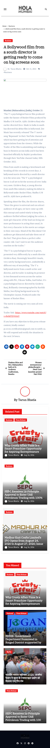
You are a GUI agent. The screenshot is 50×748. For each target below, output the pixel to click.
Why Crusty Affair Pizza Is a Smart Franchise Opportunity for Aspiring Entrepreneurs (23, 448)
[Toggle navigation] (5, 9)
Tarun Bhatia (16, 69)
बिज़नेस (9, 652)
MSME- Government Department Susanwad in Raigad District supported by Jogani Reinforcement (23, 640)
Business (8, 40)
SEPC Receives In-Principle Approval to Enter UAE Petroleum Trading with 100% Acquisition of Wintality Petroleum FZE (23, 498)
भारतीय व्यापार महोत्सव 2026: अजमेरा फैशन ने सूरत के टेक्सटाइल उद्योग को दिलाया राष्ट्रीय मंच (23, 678)
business (8, 72)
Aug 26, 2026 (29, 455)
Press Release (21, 420)
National (10, 613)
